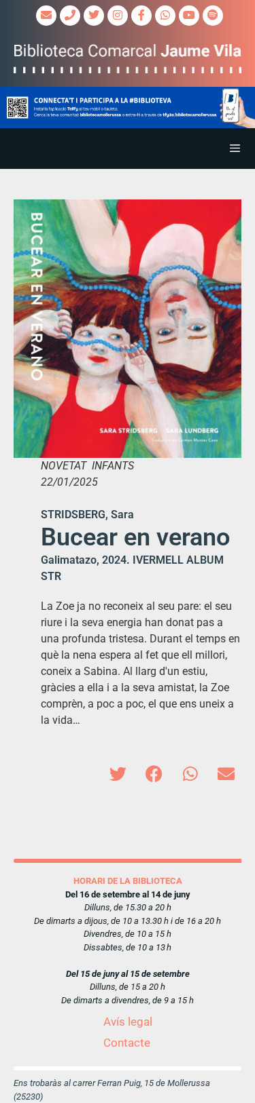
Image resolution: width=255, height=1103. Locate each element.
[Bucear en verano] (127, 328)
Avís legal (127, 1021)
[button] (127, 108)
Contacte (126, 1042)
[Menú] (127, 148)
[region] (127, 108)
